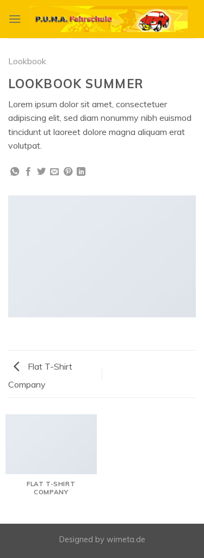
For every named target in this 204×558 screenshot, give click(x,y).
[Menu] (14, 18)
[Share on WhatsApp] (14, 172)
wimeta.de (126, 539)
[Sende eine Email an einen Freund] (54, 172)
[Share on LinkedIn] (81, 172)
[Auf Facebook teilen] (28, 172)
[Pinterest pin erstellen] (68, 172)
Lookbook (27, 61)
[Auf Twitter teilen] (41, 172)
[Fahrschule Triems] (108, 19)
